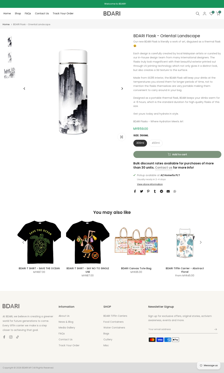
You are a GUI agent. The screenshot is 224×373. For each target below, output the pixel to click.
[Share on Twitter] (141, 191)
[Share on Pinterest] (148, 191)
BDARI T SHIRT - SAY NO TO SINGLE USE (87, 270)
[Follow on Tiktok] (17, 337)
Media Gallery (67, 327)
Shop (18, 13)
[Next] (121, 88)
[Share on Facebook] (134, 191)
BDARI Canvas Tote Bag (136, 268)
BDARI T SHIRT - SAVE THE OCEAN (39, 268)
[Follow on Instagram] (10, 337)
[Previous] (24, 88)
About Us (64, 316)
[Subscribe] (213, 329)
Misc (106, 345)
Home (7, 13)
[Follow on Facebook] (4, 337)
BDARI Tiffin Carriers (115, 316)
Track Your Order (63, 13)
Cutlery (107, 339)
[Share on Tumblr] (154, 191)
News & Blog (66, 322)
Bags (106, 333)
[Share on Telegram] (161, 191)
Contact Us (42, 13)
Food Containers (113, 322)
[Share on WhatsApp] (174, 191)
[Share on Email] (168, 191)
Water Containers (114, 327)
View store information (150, 184)
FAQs (28, 13)
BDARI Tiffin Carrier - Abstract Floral (185, 270)
